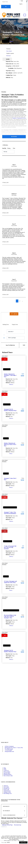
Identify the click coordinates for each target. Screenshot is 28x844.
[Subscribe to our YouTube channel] (1, 756)
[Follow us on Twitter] (1, 755)
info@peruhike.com (9, 751)
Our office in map (9, 748)
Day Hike (6, 507)
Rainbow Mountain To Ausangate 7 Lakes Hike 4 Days (10, 375)
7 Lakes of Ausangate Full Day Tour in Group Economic (10, 547)
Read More (14, 136)
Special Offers (7, 773)
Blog (5, 768)
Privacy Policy (7, 771)
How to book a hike (8, 775)
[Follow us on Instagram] (1, 758)
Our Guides (6, 787)
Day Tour (6, 610)
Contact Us (6, 770)
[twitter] (16, 0)
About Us (6, 785)
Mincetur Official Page (7, 824)
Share (8, 59)
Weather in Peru (7, 792)
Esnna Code (6, 789)
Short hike (6, 438)
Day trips (9, 507)
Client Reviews (7, 790)
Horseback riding (14, 610)
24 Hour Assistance (9, 746)
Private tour (13, 507)
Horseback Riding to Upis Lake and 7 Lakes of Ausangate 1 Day (10, 616)
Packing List (6, 788)
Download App (17, 824)
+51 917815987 (8, 750)
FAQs (5, 769)
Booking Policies (7, 774)
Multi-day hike (6, 41)
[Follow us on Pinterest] (1, 759)
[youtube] (15, 2)
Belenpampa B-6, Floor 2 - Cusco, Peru (14, 747)
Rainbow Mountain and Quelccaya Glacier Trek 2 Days (10, 444)
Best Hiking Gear (8, 793)
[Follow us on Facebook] (1, 754)
